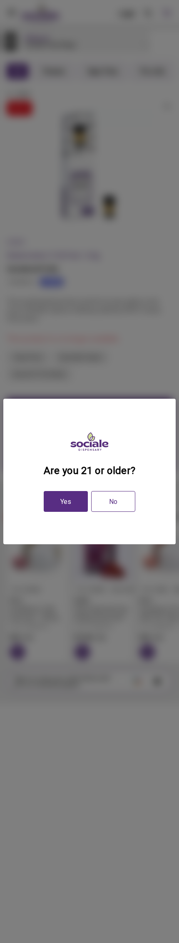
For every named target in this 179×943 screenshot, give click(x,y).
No (113, 502)
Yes (65, 502)
